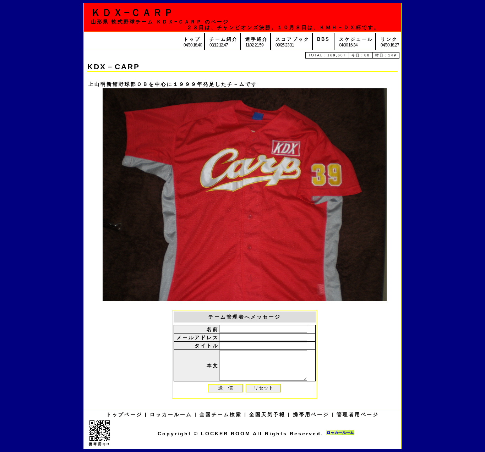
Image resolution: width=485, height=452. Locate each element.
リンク (389, 39)
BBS (323, 39)
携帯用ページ (311, 414)
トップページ (124, 414)
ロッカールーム (171, 414)
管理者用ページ (358, 414)
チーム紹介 (223, 39)
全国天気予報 (267, 414)
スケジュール (356, 39)
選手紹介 (256, 39)
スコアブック (293, 39)
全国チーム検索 (221, 414)
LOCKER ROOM (226, 433)
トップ (192, 39)
